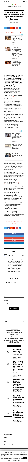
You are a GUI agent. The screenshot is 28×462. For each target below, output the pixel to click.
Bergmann (10, 255)
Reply (23, 255)
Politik (16, 22)
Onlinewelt (12, 22)
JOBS (5, 441)
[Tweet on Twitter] (5, 28)
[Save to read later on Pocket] (17, 28)
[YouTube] (25, 1)
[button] (22, 321)
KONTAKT (5, 437)
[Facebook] (23, 1)
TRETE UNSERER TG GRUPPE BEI (14, 32)
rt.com (7, 71)
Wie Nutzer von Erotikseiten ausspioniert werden (18, 351)
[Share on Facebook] (8, 28)
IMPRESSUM (6, 432)
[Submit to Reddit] (11, 28)
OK (25, 458)
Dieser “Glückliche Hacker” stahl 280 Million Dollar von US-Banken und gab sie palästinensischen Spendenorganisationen (19, 366)
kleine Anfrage (15, 96)
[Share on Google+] (14, 28)
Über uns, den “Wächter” (8, 444)
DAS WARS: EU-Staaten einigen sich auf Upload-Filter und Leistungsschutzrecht (18, 399)
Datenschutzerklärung (8, 434)
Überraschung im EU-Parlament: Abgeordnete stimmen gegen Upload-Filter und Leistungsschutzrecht (18, 383)
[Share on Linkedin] (20, 28)
